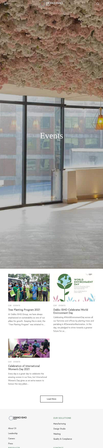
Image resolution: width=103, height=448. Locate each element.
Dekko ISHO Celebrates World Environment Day (70, 311)
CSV (55, 305)
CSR (10, 305)
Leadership (13, 433)
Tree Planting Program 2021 (24, 310)
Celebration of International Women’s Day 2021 (24, 367)
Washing (57, 433)
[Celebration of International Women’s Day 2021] (29, 348)
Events (16, 305)
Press (10, 443)
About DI (12, 428)
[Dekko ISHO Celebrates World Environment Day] (74, 287)
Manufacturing (59, 423)
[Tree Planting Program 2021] (29, 287)
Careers (11, 438)
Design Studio (59, 428)
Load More (51, 399)
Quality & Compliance (62, 438)
